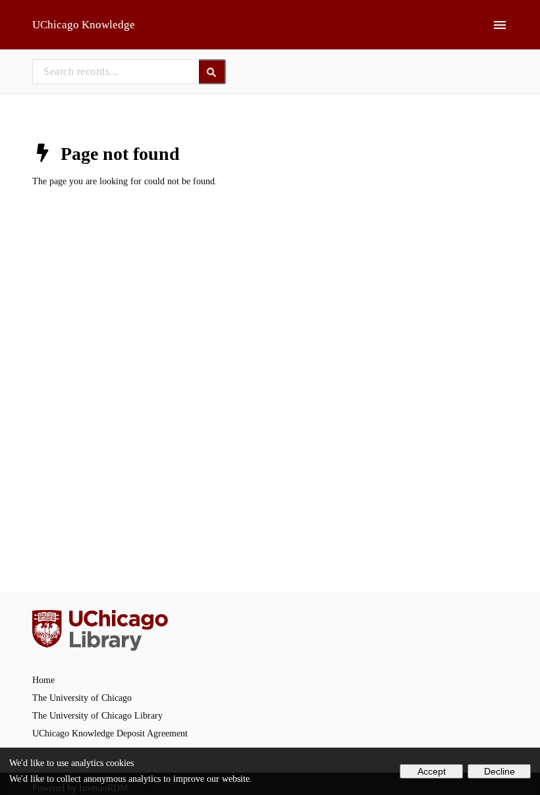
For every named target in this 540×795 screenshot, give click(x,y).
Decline (499, 771)
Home (43, 680)
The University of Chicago (82, 698)
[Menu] (500, 25)
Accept (432, 771)
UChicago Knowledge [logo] (83, 24)
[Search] (212, 71)
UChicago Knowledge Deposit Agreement (110, 733)
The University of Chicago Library (97, 716)
